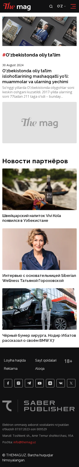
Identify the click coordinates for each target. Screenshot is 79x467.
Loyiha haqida (15, 360)
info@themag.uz (24, 442)
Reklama (10, 369)
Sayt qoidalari (45, 360)
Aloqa (39, 369)
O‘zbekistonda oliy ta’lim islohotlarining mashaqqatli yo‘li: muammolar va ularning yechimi (35, 76)
